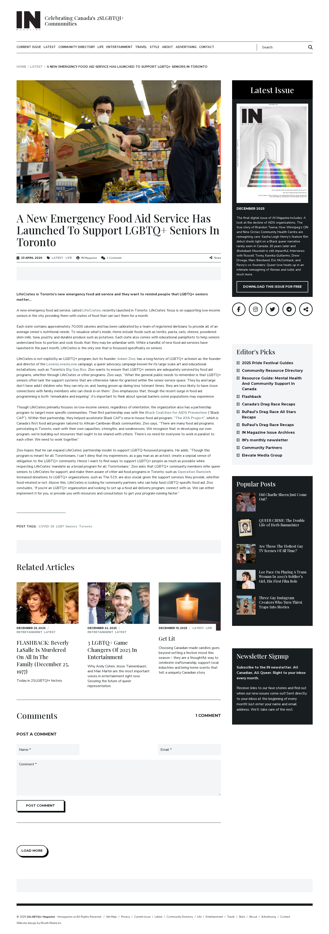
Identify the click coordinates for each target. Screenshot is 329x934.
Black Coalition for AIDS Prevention (176, 412)
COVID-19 (46, 526)
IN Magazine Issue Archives (268, 432)
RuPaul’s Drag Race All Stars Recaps (269, 414)
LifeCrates (91, 310)
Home (21, 67)
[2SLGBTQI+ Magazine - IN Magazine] (29, 20)
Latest (50, 47)
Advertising (186, 47)
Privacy (125, 917)
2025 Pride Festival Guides (267, 363)
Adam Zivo (126, 358)
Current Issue (29, 47)
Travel (141, 47)
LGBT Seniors (66, 526)
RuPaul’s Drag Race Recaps (268, 425)
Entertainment (119, 47)
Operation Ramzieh (194, 471)
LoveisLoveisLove (61, 364)
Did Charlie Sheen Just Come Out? (283, 497)
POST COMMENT (40, 805)
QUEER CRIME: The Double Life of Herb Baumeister (282, 522)
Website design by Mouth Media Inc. (39, 923)
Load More (32, 851)
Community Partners (262, 448)
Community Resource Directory (272, 370)
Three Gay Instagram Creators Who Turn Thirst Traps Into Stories (280, 602)
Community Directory (76, 47)
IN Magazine (89, 258)
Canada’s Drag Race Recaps (268, 404)
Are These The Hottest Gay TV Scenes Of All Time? (281, 548)
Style (154, 47)
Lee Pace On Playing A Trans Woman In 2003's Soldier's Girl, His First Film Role (283, 577)
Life (101, 47)
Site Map (111, 917)
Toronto (85, 526)
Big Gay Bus (76, 369)
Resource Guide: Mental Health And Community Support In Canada (272, 383)
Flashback (251, 396)
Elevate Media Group (262, 455)
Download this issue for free (272, 287)
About (167, 47)
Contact (206, 47)
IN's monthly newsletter (265, 440)
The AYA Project (189, 418)
